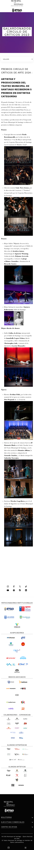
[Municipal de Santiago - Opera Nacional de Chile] (17, 6)
